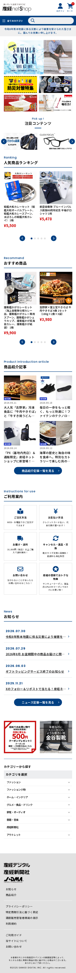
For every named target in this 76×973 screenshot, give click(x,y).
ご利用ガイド (14, 935)
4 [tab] (41, 238)
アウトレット (14, 835)
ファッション (14, 782)
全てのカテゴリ (15, 20)
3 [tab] (38, 238)
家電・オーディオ (16, 812)
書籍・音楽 (12, 820)
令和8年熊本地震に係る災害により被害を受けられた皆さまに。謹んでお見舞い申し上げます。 (38, 30)
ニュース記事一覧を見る (38, 702)
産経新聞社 (12, 827)
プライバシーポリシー (19, 906)
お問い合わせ (14, 946)
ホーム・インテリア (17, 797)
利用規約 (11, 923)
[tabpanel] (20, 201)
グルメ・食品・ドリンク (19, 805)
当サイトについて (16, 941)
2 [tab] (35, 238)
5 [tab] (45, 238)
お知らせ (11, 889)
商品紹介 (11, 895)
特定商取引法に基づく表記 (22, 912)
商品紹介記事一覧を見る (38, 470)
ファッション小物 (16, 789)
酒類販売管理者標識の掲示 (22, 918)
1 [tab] (31, 238)
